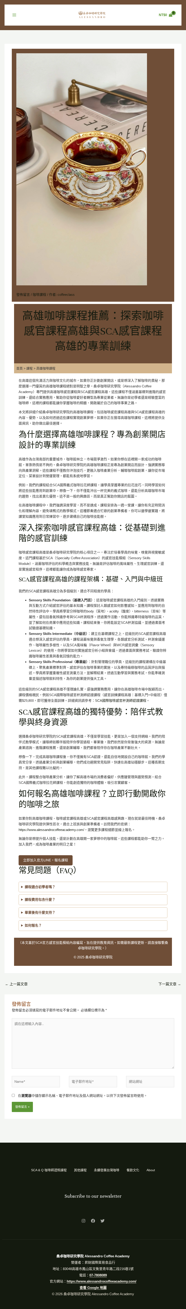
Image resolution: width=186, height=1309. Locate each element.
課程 (29, 368)
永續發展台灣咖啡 (106, 1170)
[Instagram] (83, 1221)
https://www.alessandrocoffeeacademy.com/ (51, 830)
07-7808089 (98, 1275)
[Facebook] (93, 1221)
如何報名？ (33, 925)
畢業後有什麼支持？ (40, 912)
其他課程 (80, 1170)
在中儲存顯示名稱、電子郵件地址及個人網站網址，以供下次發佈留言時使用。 (82, 1096)
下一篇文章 (169, 984)
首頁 (19, 368)
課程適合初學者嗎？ (40, 887)
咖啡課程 (39, 294)
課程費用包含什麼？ (40, 899)
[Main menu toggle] (14, 14)
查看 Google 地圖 (93, 1288)
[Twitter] (102, 1221)
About (151, 1170)
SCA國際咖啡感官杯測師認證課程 (120, 700)
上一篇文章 (16, 984)
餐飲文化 (133, 1170)
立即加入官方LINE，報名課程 (45, 860)
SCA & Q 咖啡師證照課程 (49, 1170)
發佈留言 (23, 294)
